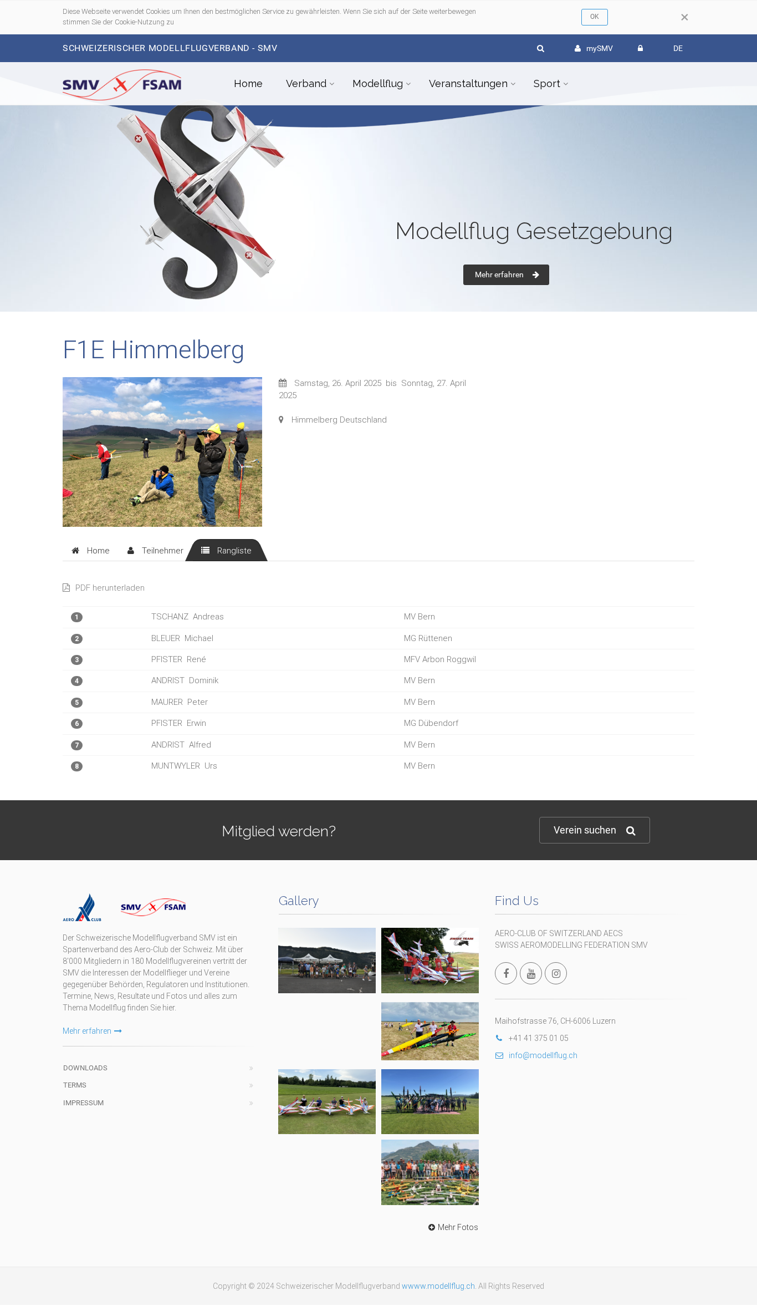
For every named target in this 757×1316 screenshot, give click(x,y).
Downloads (85, 1068)
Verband (306, 83)
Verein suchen (585, 830)
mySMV (599, 48)
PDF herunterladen (110, 588)
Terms (74, 1085)
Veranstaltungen (468, 83)
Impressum (83, 1103)
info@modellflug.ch (543, 1055)
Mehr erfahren (499, 274)
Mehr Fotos (458, 1227)
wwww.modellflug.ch (438, 1286)
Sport (547, 83)
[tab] (91, 550)
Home (248, 83)
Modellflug (377, 83)
